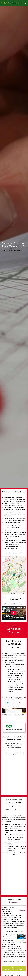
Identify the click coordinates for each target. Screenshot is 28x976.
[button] (22, 3)
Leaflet (11, 593)
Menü (25, 2)
